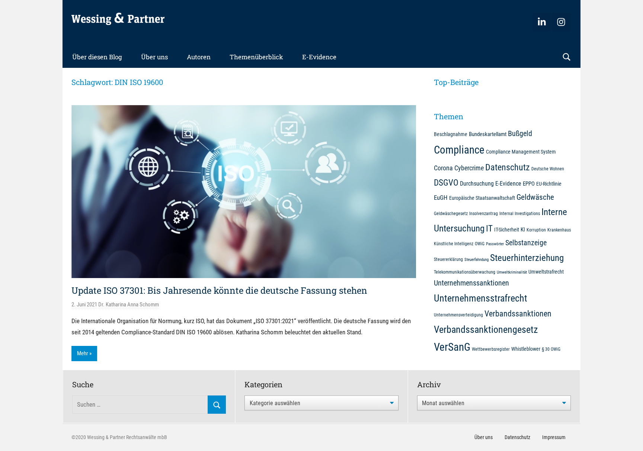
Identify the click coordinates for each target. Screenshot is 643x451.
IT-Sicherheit (506, 230)
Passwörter (495, 244)
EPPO (529, 183)
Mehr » (84, 353)
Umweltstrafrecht (546, 272)
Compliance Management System (521, 152)
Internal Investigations (519, 213)
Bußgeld (520, 133)
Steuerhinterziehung (527, 257)
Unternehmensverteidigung (458, 315)
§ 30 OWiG (551, 349)
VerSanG (452, 347)
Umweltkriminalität (512, 272)
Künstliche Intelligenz (453, 243)
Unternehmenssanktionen (471, 283)
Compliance (459, 150)
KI (523, 229)
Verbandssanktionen (517, 313)
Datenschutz (507, 167)
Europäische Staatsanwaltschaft (482, 198)
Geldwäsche (535, 197)
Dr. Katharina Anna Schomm (128, 304)
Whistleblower (525, 349)
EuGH (441, 197)
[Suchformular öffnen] (567, 57)
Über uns (154, 57)
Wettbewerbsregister (491, 349)
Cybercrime (469, 168)
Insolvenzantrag (483, 213)
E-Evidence (319, 57)
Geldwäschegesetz (451, 213)
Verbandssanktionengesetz (486, 329)
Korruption (536, 230)
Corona (443, 168)
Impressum (554, 437)
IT (489, 228)
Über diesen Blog (97, 57)
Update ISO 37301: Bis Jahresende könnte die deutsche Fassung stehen (219, 290)
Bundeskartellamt (487, 134)
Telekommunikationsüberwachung (464, 272)
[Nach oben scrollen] (629, 437)
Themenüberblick (256, 57)
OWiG (479, 243)
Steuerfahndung (476, 259)
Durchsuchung (477, 183)
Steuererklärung (448, 259)
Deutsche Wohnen (547, 168)
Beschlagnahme (450, 134)
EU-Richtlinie (549, 184)
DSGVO (446, 182)
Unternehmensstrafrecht (480, 298)
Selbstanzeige (526, 243)
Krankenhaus (559, 230)
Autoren (199, 57)
